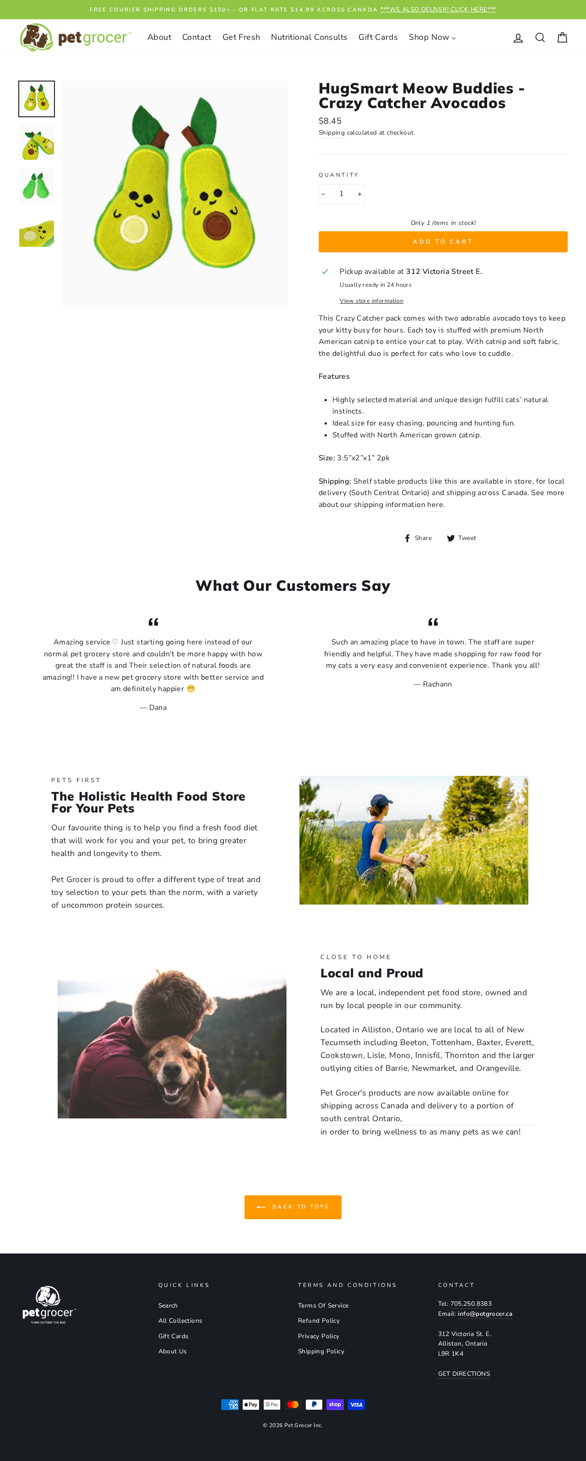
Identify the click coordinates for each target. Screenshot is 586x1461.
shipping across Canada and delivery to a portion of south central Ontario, (417, 1112)
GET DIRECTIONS (464, 1373)
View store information (371, 301)
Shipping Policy (321, 1351)
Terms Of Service (323, 1305)
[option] (293, 10)
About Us (172, 1351)
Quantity (339, 175)
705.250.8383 (471, 1303)
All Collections (180, 1320)
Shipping (332, 132)
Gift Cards (173, 1336)
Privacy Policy (319, 1336)
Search (168, 1305)
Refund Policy (319, 1320)
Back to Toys (299, 1206)
